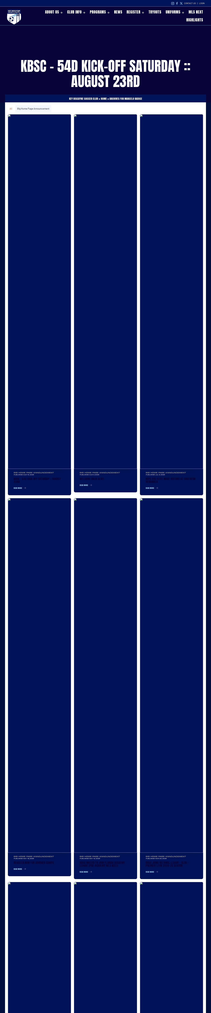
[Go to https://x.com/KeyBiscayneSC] (181, 3)
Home (104, 99)
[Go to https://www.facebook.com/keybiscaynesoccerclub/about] (177, 3)
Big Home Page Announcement (33, 108)
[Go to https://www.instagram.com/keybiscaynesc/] (172, 3)
